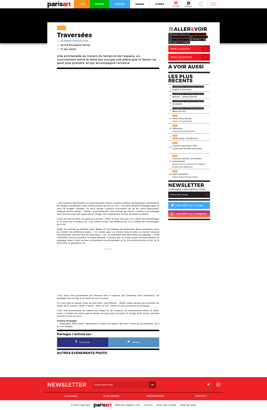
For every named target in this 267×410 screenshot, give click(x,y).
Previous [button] (62, 120)
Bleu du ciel (179, 111)
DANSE (139, 4)
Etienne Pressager (74, 41)
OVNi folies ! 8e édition (185, 138)
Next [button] (154, 120)
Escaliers (177, 104)
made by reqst (188, 405)
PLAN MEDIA (111, 396)
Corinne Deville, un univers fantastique (187, 160)
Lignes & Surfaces (182, 89)
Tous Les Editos (189, 57)
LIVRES (159, 4)
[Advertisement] (108, 270)
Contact (201, 396)
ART (81, 4)
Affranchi (177, 128)
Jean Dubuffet (180, 174)
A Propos (70, 396)
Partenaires (155, 396)
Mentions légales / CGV (127, 405)
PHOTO (99, 4)
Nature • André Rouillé (184, 96)
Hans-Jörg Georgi (181, 118)
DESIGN (120, 4)
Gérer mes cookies (166, 405)
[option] (108, 120)
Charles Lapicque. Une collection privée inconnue (187, 147)
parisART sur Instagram (191, 213)
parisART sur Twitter (186, 205)
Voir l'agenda (189, 48)
